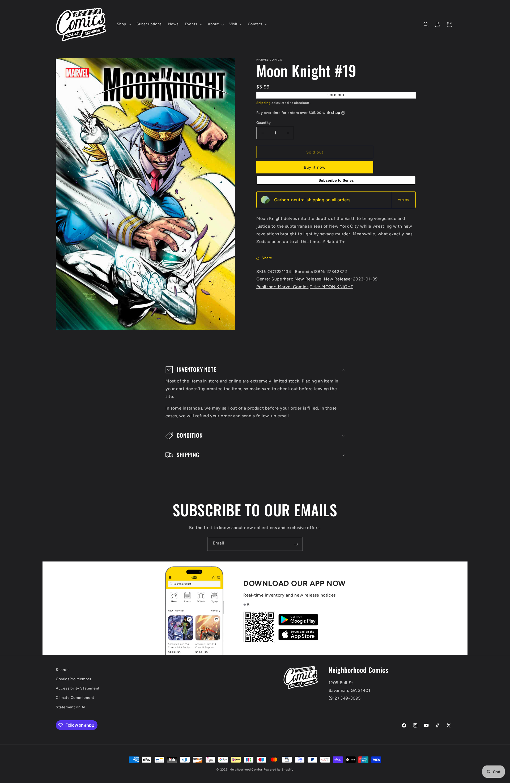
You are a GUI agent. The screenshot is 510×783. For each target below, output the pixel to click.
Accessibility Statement (78, 688)
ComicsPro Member (74, 679)
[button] (123, 24)
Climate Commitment (75, 698)
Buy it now (315, 167)
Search (62, 669)
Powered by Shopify (279, 769)
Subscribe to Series (336, 180)
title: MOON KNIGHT (331, 286)
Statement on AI (71, 707)
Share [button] (267, 258)
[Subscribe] (296, 544)
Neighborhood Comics (246, 769)
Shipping (263, 103)
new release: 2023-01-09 (351, 279)
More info (403, 199)
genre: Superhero (275, 279)
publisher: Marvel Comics (282, 286)
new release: (308, 279)
